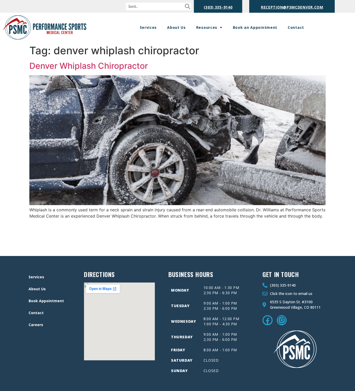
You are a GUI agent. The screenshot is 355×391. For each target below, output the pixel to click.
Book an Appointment (255, 27)
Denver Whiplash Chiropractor (88, 66)
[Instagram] (282, 320)
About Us (176, 27)
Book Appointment (46, 300)
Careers (36, 324)
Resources (206, 27)
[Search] (187, 6)
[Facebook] (267, 320)
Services (148, 27)
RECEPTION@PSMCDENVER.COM (292, 7)
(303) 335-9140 (218, 7)
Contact (296, 27)
